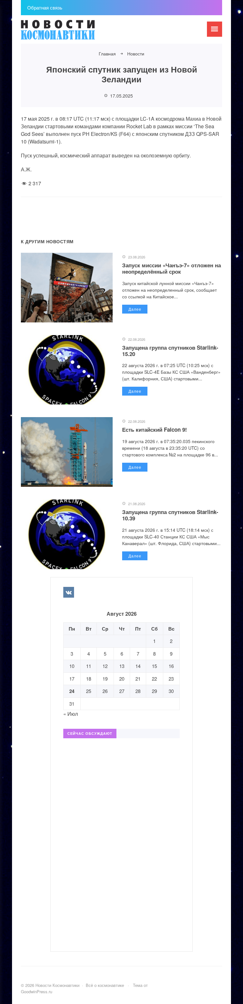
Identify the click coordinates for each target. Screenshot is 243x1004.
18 (88, 678)
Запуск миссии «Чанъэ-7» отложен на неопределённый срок (171, 268)
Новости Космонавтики (68, 32)
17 (71, 678)
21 (137, 678)
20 (121, 678)
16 (171, 666)
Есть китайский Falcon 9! (154, 429)
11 (88, 666)
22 (154, 678)
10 (71, 666)
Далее (134, 309)
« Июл (70, 713)
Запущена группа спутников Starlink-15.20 (170, 351)
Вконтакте (68, 592)
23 (171, 678)
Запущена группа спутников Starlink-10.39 (170, 515)
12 (105, 666)
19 (105, 678)
